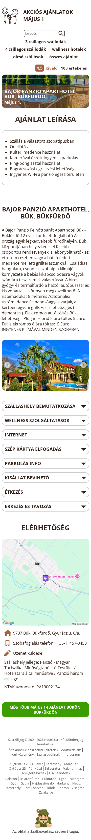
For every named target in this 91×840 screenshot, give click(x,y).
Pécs (27, 788)
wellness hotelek (69, 49)
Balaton (11, 778)
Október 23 (17, 768)
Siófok (50, 788)
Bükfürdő (49, 778)
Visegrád (78, 788)
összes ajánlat (63, 57)
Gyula (24, 783)
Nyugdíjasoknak (34, 773)
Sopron (63, 788)
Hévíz (76, 783)
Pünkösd (35, 768)
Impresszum (71, 754)
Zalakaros (46, 792)
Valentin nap (72, 768)
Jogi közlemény (22, 754)
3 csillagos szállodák (45, 41)
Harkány (63, 783)
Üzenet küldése (27, 653)
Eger (62, 778)
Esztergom (76, 778)
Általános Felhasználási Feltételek (33, 750)
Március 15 (72, 764)
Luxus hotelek (59, 773)
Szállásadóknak (48, 754)
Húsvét (37, 764)
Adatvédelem (71, 750)
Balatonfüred (29, 778)
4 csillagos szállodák (25, 49)
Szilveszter (52, 768)
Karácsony (53, 764)
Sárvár (38, 788)
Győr (14, 783)
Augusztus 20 (19, 764)
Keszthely (13, 788)
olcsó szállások (28, 57)
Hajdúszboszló (43, 783)
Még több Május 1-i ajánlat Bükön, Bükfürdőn (45, 710)
